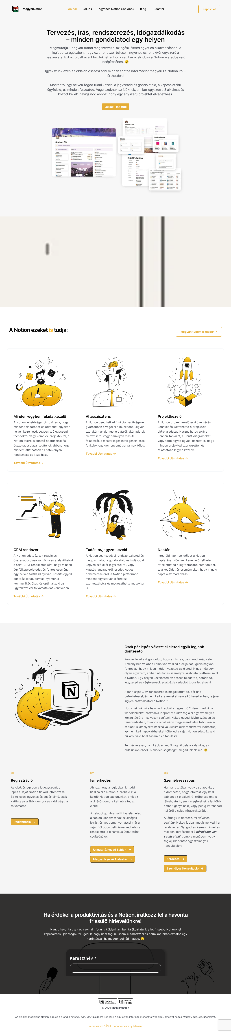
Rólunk (87, 8)
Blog (143, 8)
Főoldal (72, 8)
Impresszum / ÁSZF (100, 1026)
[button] (199, 332)
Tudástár (158, 8)
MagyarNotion (33, 9)
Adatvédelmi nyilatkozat (128, 1026)
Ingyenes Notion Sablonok (116, 8)
